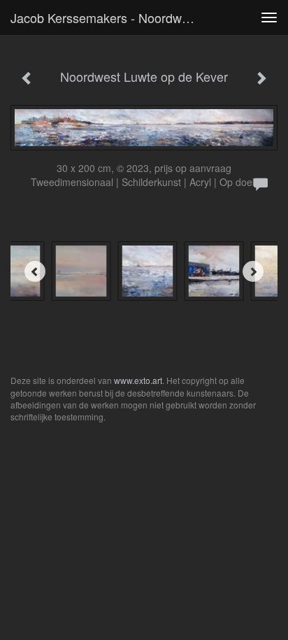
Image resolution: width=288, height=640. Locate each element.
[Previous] (34, 271)
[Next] (253, 271)
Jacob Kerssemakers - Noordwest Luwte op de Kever (109, 17)
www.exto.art (138, 380)
